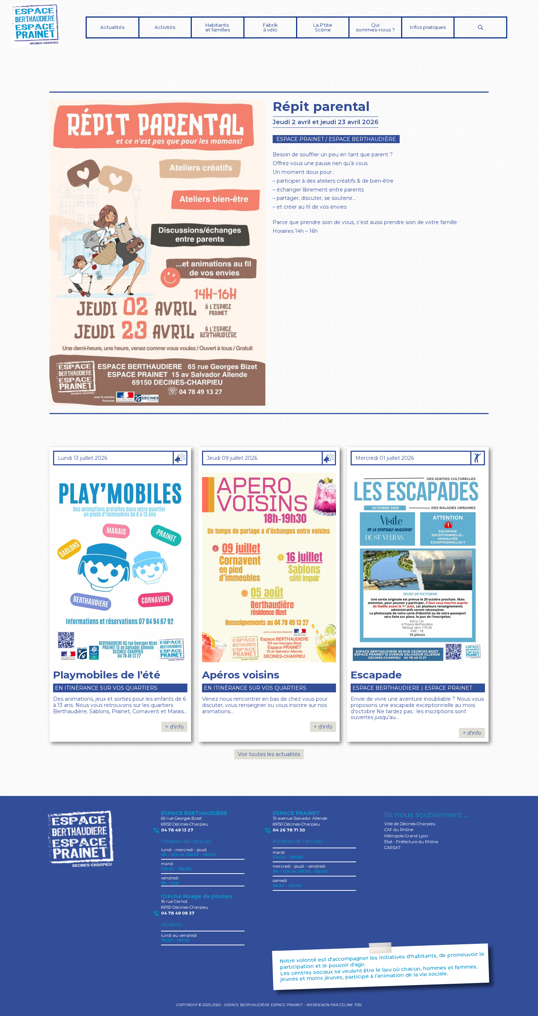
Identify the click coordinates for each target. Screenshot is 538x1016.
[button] (165, 27)
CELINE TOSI (350, 1005)
